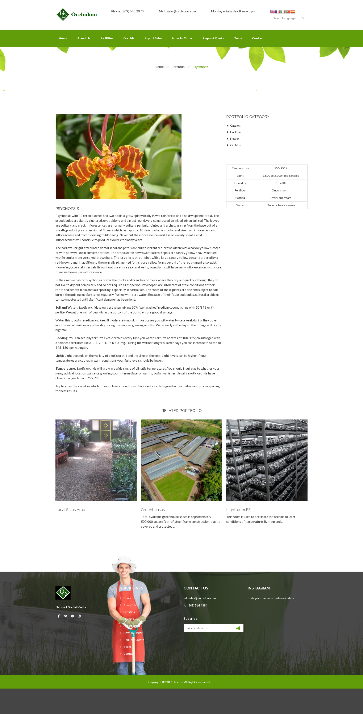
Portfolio (178, 67)
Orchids (128, 38)
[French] (277, 11)
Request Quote (213, 38)
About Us (83, 38)
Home (63, 38)
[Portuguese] (287, 11)
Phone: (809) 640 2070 (127, 11)
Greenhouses (153, 509)
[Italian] (282, 11)
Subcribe (190, 618)
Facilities (106, 38)
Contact (258, 38)
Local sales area (70, 509)
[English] (272, 11)
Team (238, 38)
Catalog (235, 125)
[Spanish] (292, 11)
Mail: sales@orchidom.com (177, 11)
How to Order (182, 38)
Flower (234, 138)
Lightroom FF (238, 509)
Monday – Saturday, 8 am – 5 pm (233, 11)
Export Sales (153, 38)
